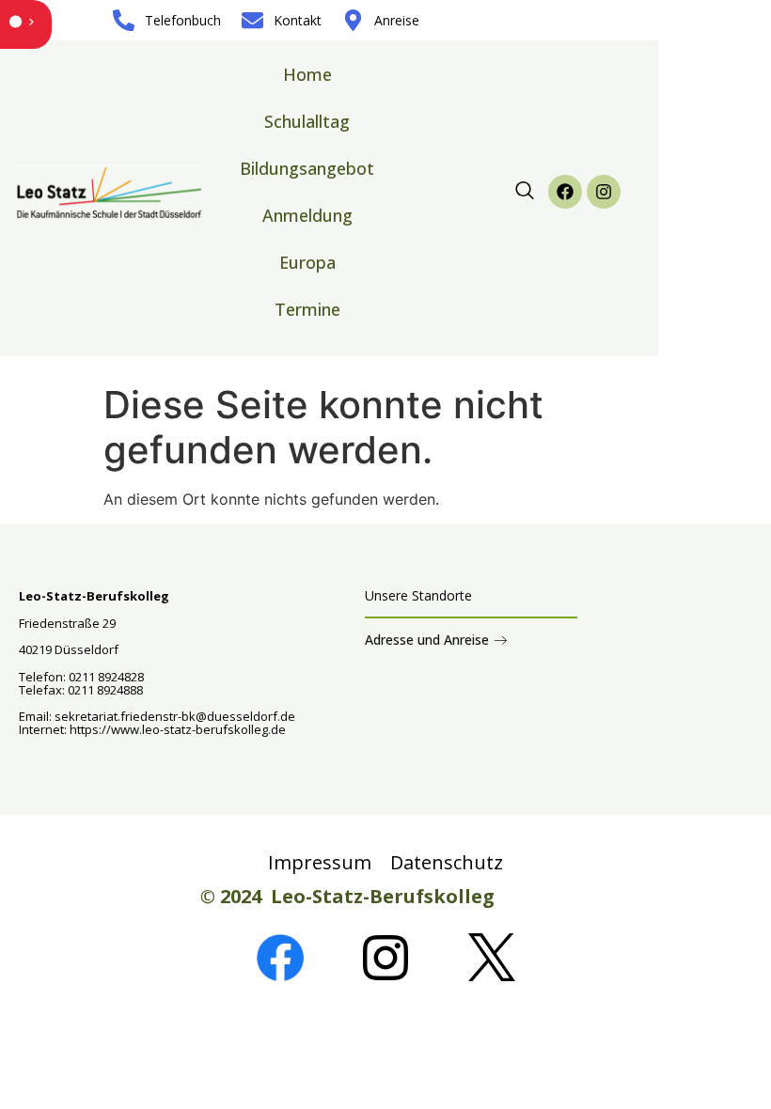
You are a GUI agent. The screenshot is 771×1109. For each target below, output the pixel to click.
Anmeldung (307, 215)
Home (307, 74)
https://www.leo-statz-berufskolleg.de (176, 729)
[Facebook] (565, 192)
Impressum (319, 862)
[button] (524, 192)
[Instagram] (604, 192)
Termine (307, 309)
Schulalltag (307, 121)
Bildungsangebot (307, 168)
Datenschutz (446, 862)
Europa (307, 262)
